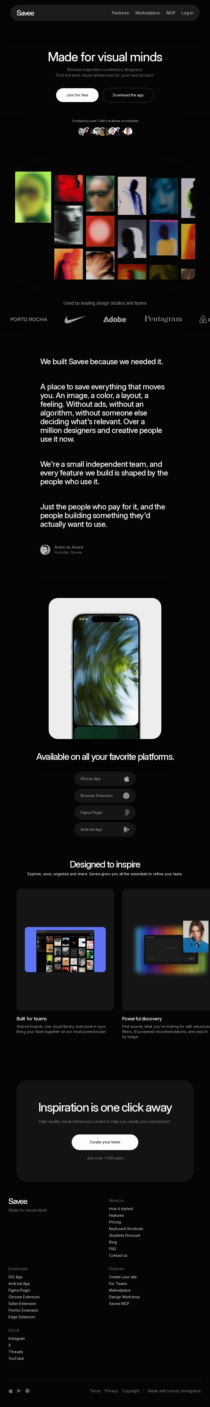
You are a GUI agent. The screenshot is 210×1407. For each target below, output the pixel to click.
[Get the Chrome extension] (27, 1391)
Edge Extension (21, 1317)
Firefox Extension (23, 1310)
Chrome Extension (24, 1297)
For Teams (118, 1283)
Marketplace (147, 12)
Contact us (118, 1255)
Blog (113, 1242)
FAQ (112, 1248)
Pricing (115, 1222)
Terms (94, 1390)
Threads (15, 1352)
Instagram (16, 1338)
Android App (19, 1283)
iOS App (15, 1277)
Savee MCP (119, 1303)
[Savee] (27, 1201)
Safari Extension (22, 1303)
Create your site (123, 1277)
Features (120, 12)
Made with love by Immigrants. (175, 1390)
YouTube (16, 1358)
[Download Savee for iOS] (10, 1391)
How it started (121, 1208)
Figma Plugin (19, 1290)
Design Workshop (124, 1297)
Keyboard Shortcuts (126, 1228)
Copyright (130, 1390)
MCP (170, 12)
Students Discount (124, 1235)
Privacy (111, 1390)
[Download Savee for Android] (19, 1391)
